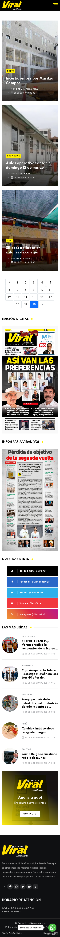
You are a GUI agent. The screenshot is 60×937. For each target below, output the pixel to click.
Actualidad (28, 636)
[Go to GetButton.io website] (52, 934)
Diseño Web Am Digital (12, 933)
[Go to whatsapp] (52, 928)
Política (26, 749)
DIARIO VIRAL (23, 174)
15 (33, 297)
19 (26, 304)
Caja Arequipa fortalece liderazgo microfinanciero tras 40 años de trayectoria (40, 674)
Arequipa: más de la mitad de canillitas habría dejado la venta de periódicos (40, 703)
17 (50, 297)
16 (42, 297)
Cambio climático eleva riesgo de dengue (38, 730)
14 (25, 297)
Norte (10, 71)
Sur (9, 240)
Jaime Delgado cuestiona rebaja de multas (39, 756)
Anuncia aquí (30, 800)
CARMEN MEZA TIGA (27, 89)
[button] (28, 547)
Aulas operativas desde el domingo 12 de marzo (29, 165)
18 (17, 304)
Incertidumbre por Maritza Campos (29, 81)
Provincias (13, 156)
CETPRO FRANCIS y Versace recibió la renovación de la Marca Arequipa (38, 645)
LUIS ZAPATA (23, 258)
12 (9, 297)
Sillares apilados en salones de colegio (23, 250)
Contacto (30, 814)
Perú (24, 724)
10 (42, 289)
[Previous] (9, 282)
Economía (27, 665)
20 (34, 304)
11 (50, 289)
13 (17, 297)
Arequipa (27, 695)
